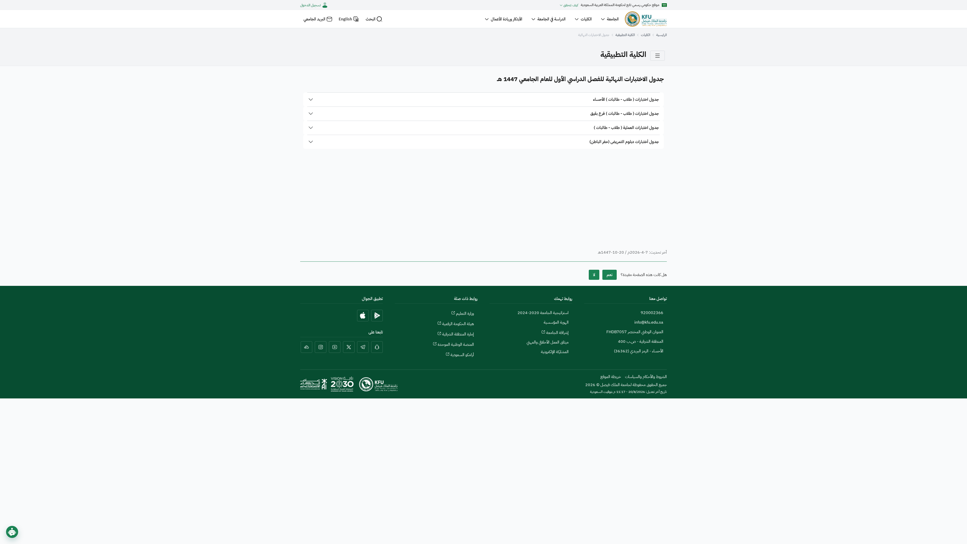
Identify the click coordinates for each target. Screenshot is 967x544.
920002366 (652, 313)
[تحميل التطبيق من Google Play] (377, 315)
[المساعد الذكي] (12, 532)
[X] (349, 347)
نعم (609, 275)
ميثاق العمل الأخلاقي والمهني (548, 342)
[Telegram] (363, 347)
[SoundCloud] (306, 347)
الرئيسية (661, 35)
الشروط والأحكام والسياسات (646, 377)
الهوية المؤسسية (556, 322)
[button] (374, 19)
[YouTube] (334, 347)
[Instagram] (320, 347)
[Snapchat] (377, 347)
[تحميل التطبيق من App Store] (363, 315)
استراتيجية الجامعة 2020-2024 (543, 313)
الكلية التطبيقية (625, 35)
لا (594, 275)
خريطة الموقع (610, 377)
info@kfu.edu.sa (648, 322)
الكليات (645, 35)
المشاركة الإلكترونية (555, 352)
